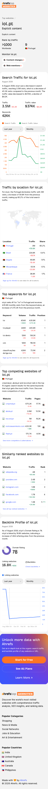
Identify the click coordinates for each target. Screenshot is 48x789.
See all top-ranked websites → (15, 509)
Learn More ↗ (24, 677)
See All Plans (24, 668)
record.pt (10, 419)
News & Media (9, 725)
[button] (9, 606)
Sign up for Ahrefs (10, 281)
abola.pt (9, 411)
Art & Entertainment (12, 737)
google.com (11, 502)
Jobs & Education (11, 733)
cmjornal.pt (10, 404)
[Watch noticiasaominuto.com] (43, 427)
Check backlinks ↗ (32, 567)
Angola (9, 260)
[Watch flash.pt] (43, 434)
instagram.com (12, 487)
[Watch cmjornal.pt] (43, 404)
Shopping (7, 720)
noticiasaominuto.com (15, 426)
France (9, 274)
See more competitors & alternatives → (18, 440)
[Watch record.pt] (43, 419)
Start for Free (24, 659)
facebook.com (12, 494)
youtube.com (11, 479)
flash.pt (9, 434)
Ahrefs (23, 780)
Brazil (8, 253)
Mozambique (11, 267)
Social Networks (10, 729)
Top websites (8, 18)
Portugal (9, 246)
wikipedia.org (11, 472)
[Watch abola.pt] (43, 412)
